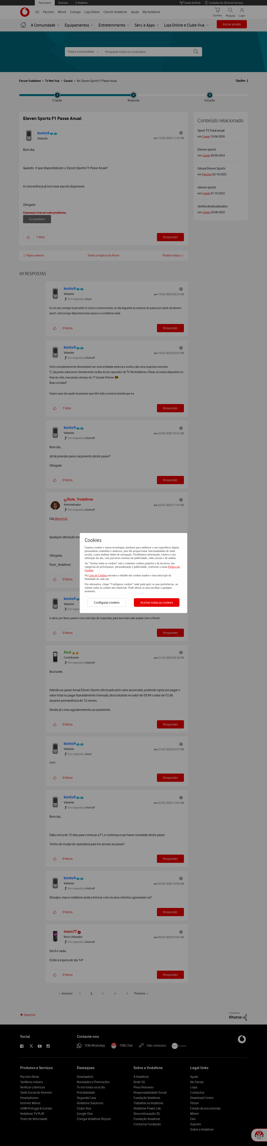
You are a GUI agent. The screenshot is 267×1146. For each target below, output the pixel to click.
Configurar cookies (106, 602)
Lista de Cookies (98, 575)
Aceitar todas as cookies (156, 602)
